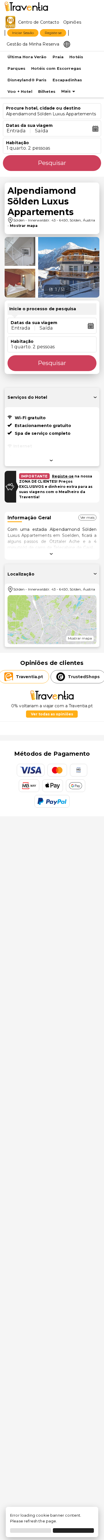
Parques (16, 68)
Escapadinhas (67, 80)
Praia (58, 57)
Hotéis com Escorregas (56, 68)
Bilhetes (46, 91)
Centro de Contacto (38, 22)
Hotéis (76, 57)
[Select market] (67, 44)
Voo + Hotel (20, 91)
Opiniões (72, 22)
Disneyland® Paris (27, 80)
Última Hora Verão (27, 57)
